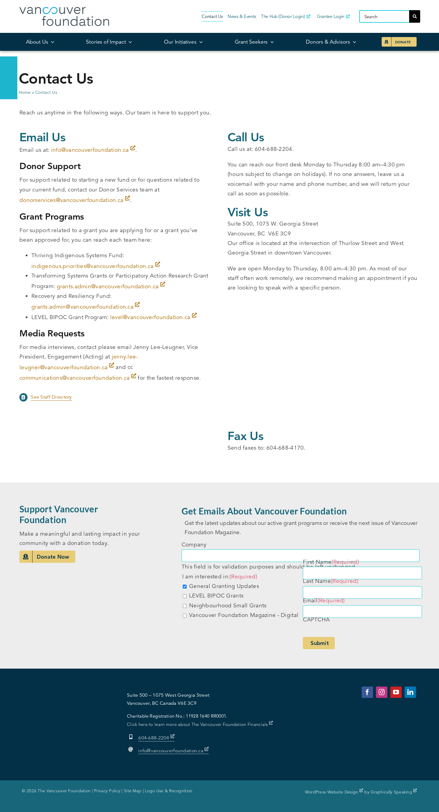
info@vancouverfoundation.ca (90, 149)
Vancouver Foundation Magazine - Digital (243, 615)
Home (24, 92)
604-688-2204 (154, 738)
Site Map (132, 790)
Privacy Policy (107, 790)
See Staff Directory (51, 397)
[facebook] (367, 692)
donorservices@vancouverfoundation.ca (71, 200)
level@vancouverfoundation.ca (150, 317)
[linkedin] (410, 692)
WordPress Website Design (332, 792)
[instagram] (381, 692)
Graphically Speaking (392, 792)
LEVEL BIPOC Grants (216, 595)
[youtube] (396, 692)
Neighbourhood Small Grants (227, 605)
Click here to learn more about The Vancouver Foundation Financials (198, 724)
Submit (320, 643)
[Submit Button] (414, 16)
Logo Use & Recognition (168, 790)
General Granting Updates (224, 586)
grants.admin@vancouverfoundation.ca (108, 286)
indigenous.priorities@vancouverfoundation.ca (92, 266)
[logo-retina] (64, 9)
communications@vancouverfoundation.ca (74, 377)
